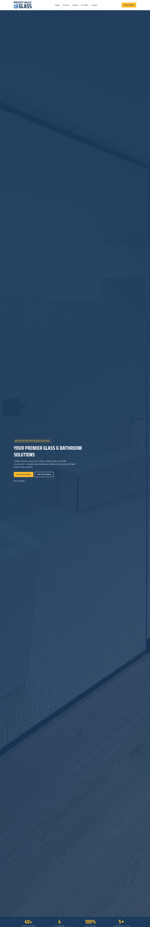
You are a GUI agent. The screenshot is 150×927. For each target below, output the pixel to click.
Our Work (84, 5)
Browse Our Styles (23, 474)
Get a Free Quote (44, 474)
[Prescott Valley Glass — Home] (23, 5)
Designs (75, 5)
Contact (94, 5)
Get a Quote (129, 5)
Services (66, 5)
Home (57, 5)
